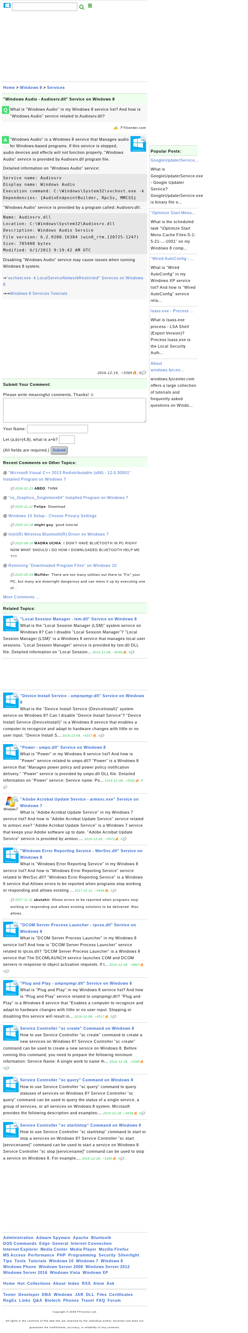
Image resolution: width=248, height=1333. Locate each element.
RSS (86, 1283)
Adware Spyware (53, 1238)
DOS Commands (20, 1243)
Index (73, 1283)
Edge (44, 1243)
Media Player (83, 1249)
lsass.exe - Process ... (172, 311)
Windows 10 (61, 1261)
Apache (81, 1238)
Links (25, 1300)
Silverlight (128, 1255)
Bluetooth (101, 1238)
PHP (61, 1255)
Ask (111, 1283)
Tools (20, 1261)
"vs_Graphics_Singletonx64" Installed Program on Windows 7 (68, 498)
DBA (46, 1295)
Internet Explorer (20, 1249)
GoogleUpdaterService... (175, 160)
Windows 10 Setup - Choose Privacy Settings (52, 516)
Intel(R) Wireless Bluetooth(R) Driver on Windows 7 (58, 534)
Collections (39, 1283)
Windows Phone (19, 1267)
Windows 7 (87, 1261)
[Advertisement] (74, 48)
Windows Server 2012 (107, 1267)
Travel (87, 1300)
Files (102, 1295)
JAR (79, 1295)
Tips (7, 1261)
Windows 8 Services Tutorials (39, 293)
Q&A (37, 1300)
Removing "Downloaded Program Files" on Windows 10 (62, 565)
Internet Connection (91, 1243)
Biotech (53, 1300)
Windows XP (95, 1273)
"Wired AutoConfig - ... (172, 259)
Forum (114, 1300)
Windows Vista (65, 1273)
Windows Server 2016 (25, 1273)
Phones (71, 1300)
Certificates (121, 1295)
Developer (28, 1295)
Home (9, 88)
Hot (21, 1283)
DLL (90, 1295)
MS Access (14, 1255)
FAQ (100, 1300)
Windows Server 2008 (61, 1267)
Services (56, 88)
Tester (9, 1295)
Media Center (54, 1249)
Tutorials (37, 1261)
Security (107, 1255)
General (60, 1243)
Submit (59, 450)
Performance (41, 1255)
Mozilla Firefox (114, 1249)
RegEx (10, 1300)
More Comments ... (21, 597)
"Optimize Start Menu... (173, 213)
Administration (18, 1238)
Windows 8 (31, 88)
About (59, 1283)
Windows (63, 1295)
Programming (82, 1255)
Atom (98, 1283)
